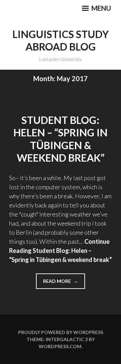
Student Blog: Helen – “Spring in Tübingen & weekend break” (60, 139)
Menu (100, 8)
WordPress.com (60, 346)
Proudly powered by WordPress (60, 332)
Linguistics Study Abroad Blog (60, 40)
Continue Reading (60, 250)
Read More (64, 283)
